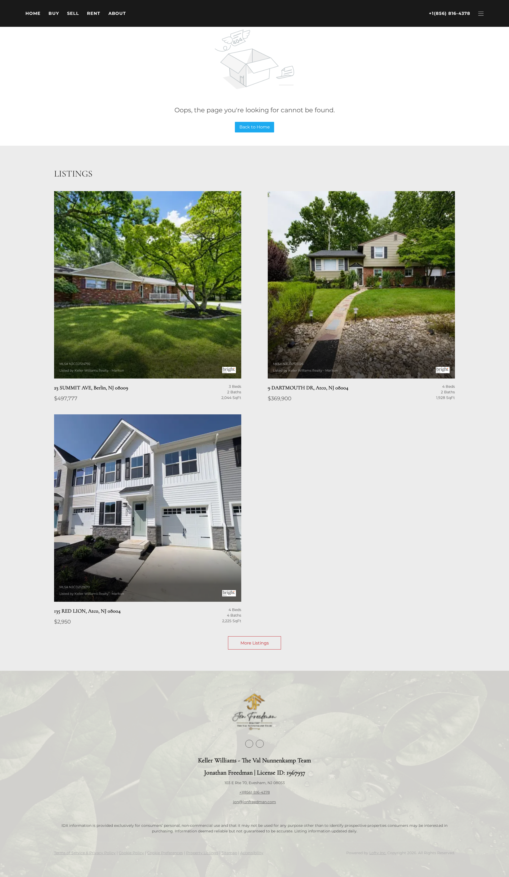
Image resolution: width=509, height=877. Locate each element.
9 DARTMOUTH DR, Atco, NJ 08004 (308, 388)
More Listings (254, 643)
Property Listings (202, 852)
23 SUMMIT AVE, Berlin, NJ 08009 (91, 388)
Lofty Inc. (377, 852)
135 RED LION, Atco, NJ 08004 (87, 611)
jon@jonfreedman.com (254, 801)
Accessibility (251, 852)
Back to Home (254, 127)
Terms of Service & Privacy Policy (85, 852)
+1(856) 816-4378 (254, 792)
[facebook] (249, 744)
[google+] (260, 744)
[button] (54, 13)
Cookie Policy (131, 852)
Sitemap (229, 852)
